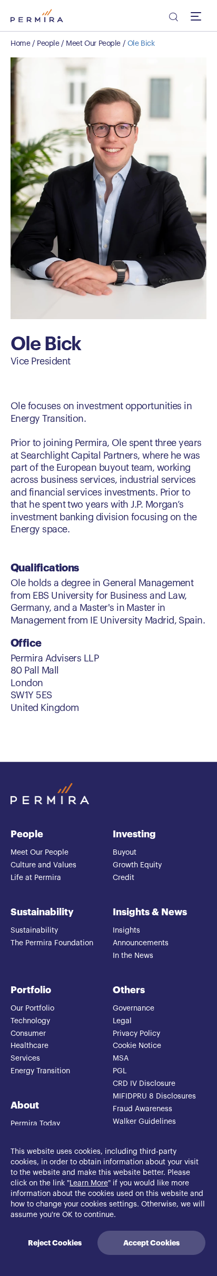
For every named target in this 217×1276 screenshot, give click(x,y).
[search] (172, 18)
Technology (30, 1021)
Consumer (28, 1033)
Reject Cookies (55, 1243)
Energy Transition (40, 1071)
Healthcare (29, 1046)
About (25, 1105)
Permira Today (35, 1123)
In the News (133, 956)
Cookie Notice (137, 1046)
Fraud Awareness (142, 1109)
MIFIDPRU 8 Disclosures (154, 1096)
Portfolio (31, 990)
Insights (126, 930)
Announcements (141, 943)
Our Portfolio (32, 1008)
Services (25, 1058)
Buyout (124, 852)
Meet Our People (93, 43)
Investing (134, 834)
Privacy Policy (136, 1033)
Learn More (89, 1183)
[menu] (198, 16)
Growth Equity (137, 865)
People (48, 43)
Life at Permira (36, 878)
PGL (119, 1071)
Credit (123, 878)
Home (20, 43)
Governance (133, 1008)
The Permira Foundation (52, 943)
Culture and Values (43, 865)
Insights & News (150, 912)
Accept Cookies (151, 1243)
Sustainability (42, 912)
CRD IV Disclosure (144, 1083)
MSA (121, 1058)
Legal (122, 1021)
